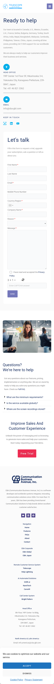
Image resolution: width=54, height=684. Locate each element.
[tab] (27, 397)
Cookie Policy (16, 679)
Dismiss (27, 673)
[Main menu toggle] (49, 6)
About (27, 538)
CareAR (27, 589)
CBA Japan (27, 555)
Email (10, 183)
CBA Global (27, 552)
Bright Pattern (27, 599)
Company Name (15, 210)
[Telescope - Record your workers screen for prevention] (12, 6)
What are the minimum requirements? (25, 397)
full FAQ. (21, 389)
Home (27, 527)
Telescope (27, 568)
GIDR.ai (27, 582)
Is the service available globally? (22, 403)
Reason (11, 219)
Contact (27, 542)
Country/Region (14, 201)
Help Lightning (27, 572)
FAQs (27, 535)
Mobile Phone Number (16, 192)
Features (27, 531)
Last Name (12, 174)
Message (11, 228)
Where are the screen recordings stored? (26, 409)
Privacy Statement (34, 679)
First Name (12, 165)
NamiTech (27, 586)
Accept (27, 665)
